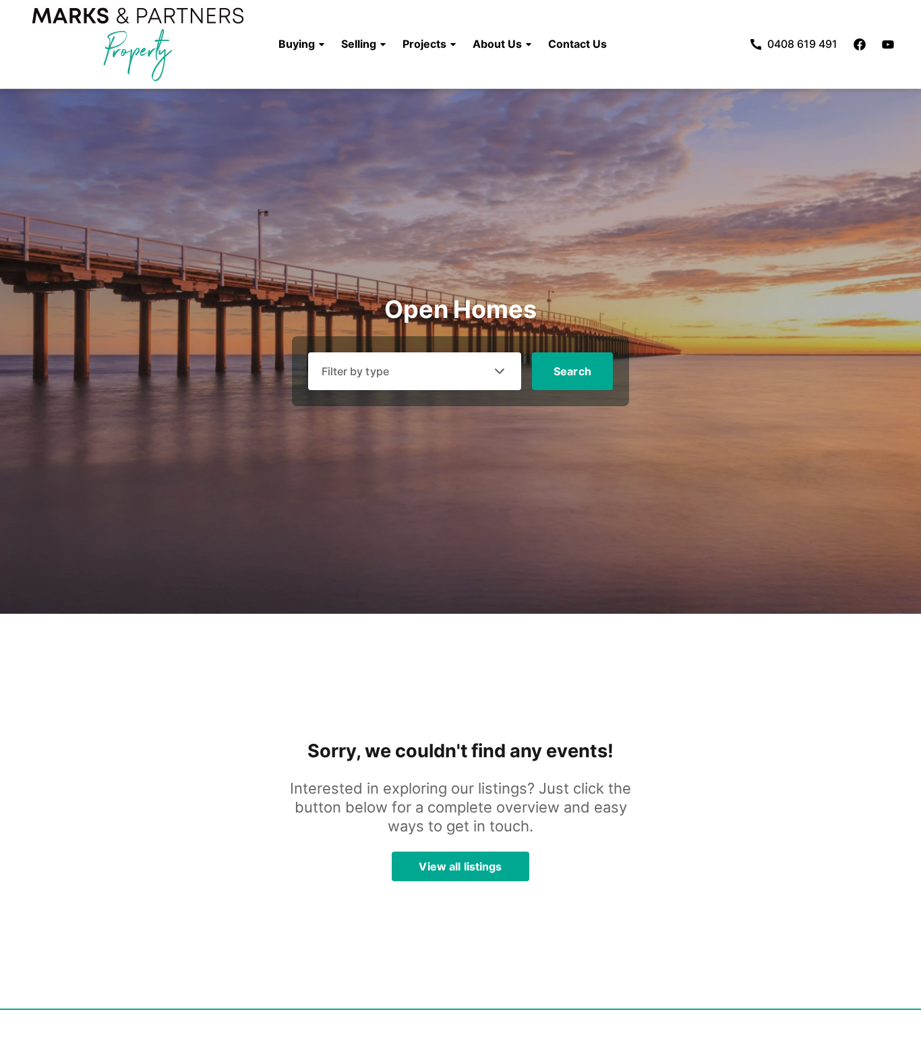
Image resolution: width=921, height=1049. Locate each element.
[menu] (438, 44)
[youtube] (888, 44)
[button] (301, 44)
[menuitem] (301, 44)
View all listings (460, 866)
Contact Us (577, 44)
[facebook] (860, 44)
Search (572, 371)
